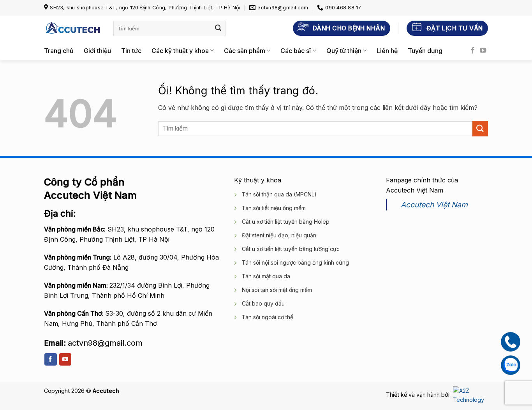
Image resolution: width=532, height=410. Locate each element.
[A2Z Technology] (469, 394)
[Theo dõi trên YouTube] (483, 50)
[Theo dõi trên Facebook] (473, 50)
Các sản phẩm (244, 51)
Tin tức (131, 51)
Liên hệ (387, 51)
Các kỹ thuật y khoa (180, 51)
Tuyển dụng (425, 51)
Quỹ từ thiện (343, 51)
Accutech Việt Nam (434, 204)
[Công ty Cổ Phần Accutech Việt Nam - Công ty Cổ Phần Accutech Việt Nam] (73, 28)
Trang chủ (59, 51)
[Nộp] (218, 28)
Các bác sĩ (295, 51)
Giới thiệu (97, 51)
